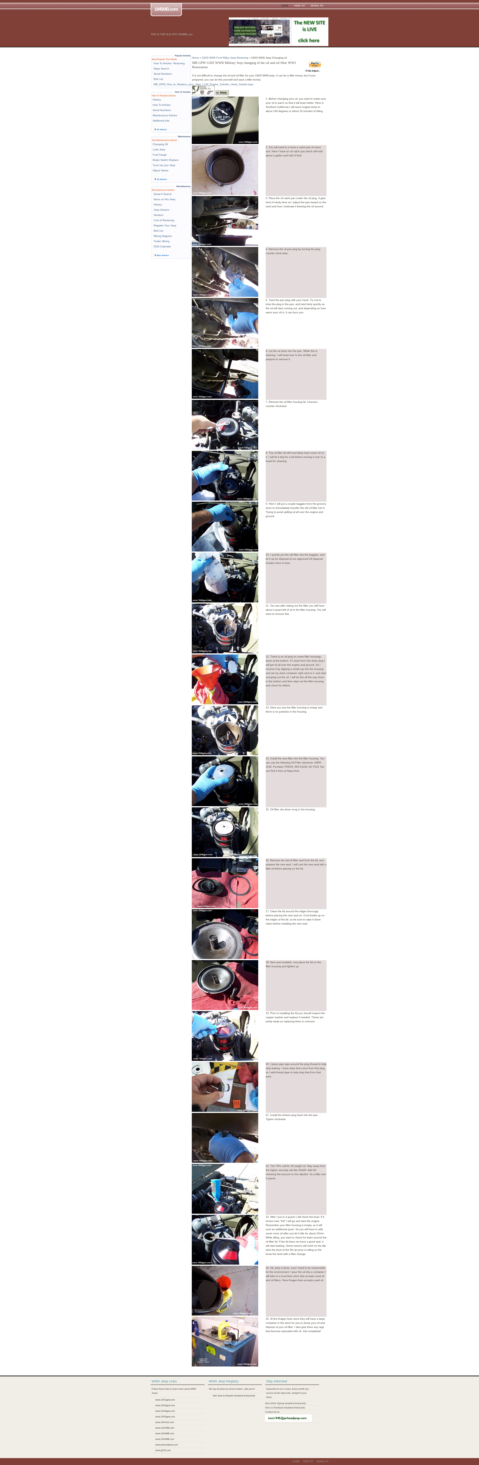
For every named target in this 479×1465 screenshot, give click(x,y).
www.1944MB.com (164, 1439)
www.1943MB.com (164, 1433)
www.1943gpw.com (165, 1405)
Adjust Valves (160, 170)
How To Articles (162, 104)
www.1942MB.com (164, 1428)
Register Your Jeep (165, 225)
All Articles (162, 129)
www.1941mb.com (164, 1422)
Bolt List (158, 79)
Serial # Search (163, 194)
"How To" (299, 5)
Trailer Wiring (161, 241)
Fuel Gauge (160, 154)
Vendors (158, 214)
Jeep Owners (161, 209)
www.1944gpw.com (165, 1411)
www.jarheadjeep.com (166, 1444)
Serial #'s (316, 5)
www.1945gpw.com (165, 1416)
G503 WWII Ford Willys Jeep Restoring (225, 57)
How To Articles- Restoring (169, 63)
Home (285, 5)
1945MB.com (166, 9)
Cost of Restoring (164, 220)
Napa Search (161, 68)
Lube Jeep (159, 149)
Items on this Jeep (164, 199)
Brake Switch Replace (166, 159)
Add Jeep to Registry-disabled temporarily (234, 1395)
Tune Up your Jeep (164, 165)
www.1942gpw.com (165, 1400)
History (157, 99)
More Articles (163, 255)
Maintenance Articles (165, 115)
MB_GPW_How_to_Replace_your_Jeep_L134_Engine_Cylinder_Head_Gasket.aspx (204, 84)
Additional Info (161, 120)
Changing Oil (160, 144)
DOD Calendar (162, 246)
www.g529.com (163, 1450)
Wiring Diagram (163, 235)
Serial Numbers (163, 73)
